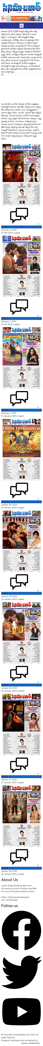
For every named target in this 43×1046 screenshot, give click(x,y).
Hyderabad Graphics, (11, 1043)
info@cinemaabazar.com (12, 894)
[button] (22, 26)
